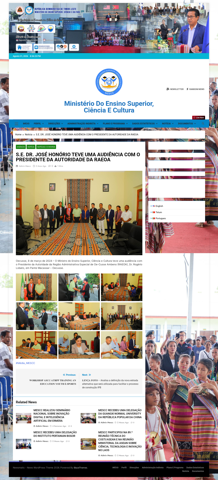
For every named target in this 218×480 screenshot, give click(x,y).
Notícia (166, 123)
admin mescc (25, 166)
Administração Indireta (81, 123)
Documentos (185, 123)
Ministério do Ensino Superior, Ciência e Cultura (109, 107)
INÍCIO (26, 123)
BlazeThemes (80, 467)
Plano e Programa (114, 123)
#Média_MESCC (25, 363)
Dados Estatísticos (143, 123)
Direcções (54, 123)
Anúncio (21, 147)
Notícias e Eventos (46, 147)
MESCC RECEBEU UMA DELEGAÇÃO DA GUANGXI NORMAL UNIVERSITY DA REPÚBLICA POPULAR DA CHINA (120, 414)
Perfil (37, 123)
